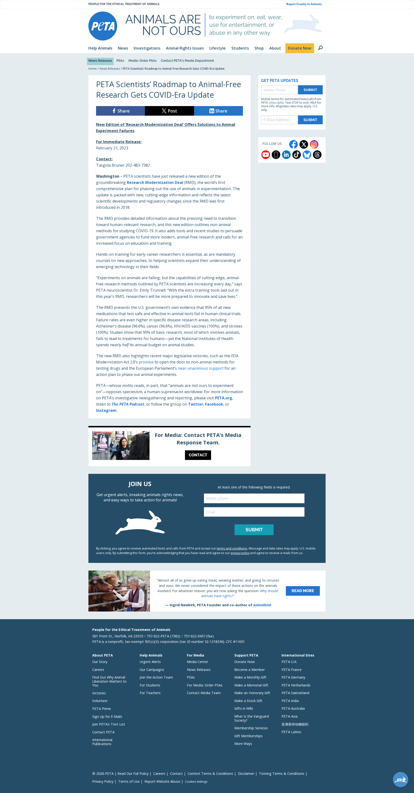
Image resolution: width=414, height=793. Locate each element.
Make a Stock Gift (248, 700)
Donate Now (244, 661)
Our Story (99, 661)
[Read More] (207, 591)
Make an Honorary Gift (252, 693)
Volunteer (100, 700)
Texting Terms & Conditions (281, 773)
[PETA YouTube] (265, 154)
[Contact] (169, 446)
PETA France (292, 669)
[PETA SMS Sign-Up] (276, 154)
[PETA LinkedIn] (286, 154)
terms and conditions (232, 548)
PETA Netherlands (296, 685)
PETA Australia (293, 708)
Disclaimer (246, 773)
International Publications (102, 741)
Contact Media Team (204, 693)
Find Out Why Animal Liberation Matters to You (109, 681)
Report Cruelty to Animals (304, 4)
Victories (99, 693)
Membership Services (251, 728)
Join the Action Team (156, 677)
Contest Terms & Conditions (210, 773)
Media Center (197, 661)
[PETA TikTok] (296, 154)
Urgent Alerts (150, 661)
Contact (176, 773)
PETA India (290, 700)
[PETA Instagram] (314, 144)
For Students (150, 685)
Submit (310, 89)
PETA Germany (293, 677)
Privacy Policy (102, 781)
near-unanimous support (201, 368)
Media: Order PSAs (142, 60)
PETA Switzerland (295, 693)
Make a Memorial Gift (251, 685)
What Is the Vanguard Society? (251, 718)
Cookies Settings (196, 781)
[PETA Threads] (317, 154)
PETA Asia (290, 716)
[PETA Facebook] (293, 144)
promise (146, 362)
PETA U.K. (289, 661)
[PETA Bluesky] (307, 154)
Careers (98, 669)
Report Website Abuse (162, 781)
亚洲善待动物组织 (295, 724)
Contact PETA (103, 732)
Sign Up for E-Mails (107, 716)
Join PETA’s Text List (108, 724)
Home (92, 69)
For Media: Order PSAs (205, 685)
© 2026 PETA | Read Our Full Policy (120, 773)
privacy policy (240, 553)
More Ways (243, 743)
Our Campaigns (152, 669)
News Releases (100, 60)
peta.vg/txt (276, 103)
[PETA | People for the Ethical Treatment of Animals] (102, 25)
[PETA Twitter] (303, 144)
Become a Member (249, 669)
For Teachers (150, 693)
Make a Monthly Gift (250, 677)
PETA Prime (101, 708)
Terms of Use (129, 781)
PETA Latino (291, 732)
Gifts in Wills (243, 708)
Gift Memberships (248, 736)
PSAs (120, 60)
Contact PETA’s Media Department (187, 60)
